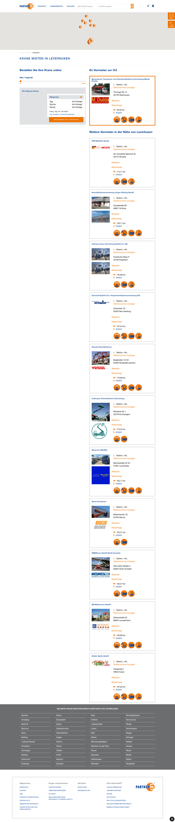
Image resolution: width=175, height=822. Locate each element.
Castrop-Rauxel (28, 742)
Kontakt (23, 790)
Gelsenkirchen (62, 729)
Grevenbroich (62, 733)
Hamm (59, 742)
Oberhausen (96, 759)
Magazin (70, 6)
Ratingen (95, 764)
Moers (93, 737)
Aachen (24, 715)
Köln (93, 715)
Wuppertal (130, 764)
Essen (59, 724)
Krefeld (94, 720)
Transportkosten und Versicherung (28, 808)
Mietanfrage (117, 105)
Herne (59, 746)
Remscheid (131, 720)
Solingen (129, 737)
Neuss (94, 751)
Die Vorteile (111, 797)
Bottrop (24, 737)
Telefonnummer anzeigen (124, 88)
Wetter (129, 755)
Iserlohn (59, 759)
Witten (129, 759)
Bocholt (24, 724)
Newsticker (82, 787)
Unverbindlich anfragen (66, 119)
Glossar (52, 794)
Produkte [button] (42, 6)
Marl (93, 733)
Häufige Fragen (55, 787)
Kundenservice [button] (56, 6)
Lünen (93, 729)
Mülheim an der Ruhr (100, 746)
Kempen (60, 764)
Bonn (23, 733)
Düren (58, 715)
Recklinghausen (133, 715)
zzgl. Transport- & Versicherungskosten (62, 114)
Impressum (24, 787)
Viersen (129, 746)
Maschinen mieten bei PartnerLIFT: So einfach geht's (60, 798)
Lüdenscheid (96, 724)
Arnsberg (25, 720)
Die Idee (109, 794)
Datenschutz (25, 800)
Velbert (129, 742)
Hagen (59, 737)
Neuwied (95, 755)
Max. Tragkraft (26, 77)
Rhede (129, 724)
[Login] (153, 6)
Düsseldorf (60, 720)
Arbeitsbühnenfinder (57, 790)
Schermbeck (131, 729)
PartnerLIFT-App (84, 790)
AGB (21, 794)
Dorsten (24, 755)
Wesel (128, 751)
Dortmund (25, 759)
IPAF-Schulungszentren (116, 800)
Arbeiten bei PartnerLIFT (29, 804)
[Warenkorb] (148, 6)
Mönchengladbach (99, 742)
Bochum (25, 729)
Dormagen (25, 751)
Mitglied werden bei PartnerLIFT (119, 804)
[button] (80, 27)
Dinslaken (25, 746)
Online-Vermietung (114, 787)
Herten (59, 751)
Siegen (129, 733)
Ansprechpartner (114, 790)
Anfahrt (119, 113)
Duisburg (25, 764)
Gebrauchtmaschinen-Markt (118, 807)
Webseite (116, 101)
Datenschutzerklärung (29, 797)
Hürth (58, 755)
